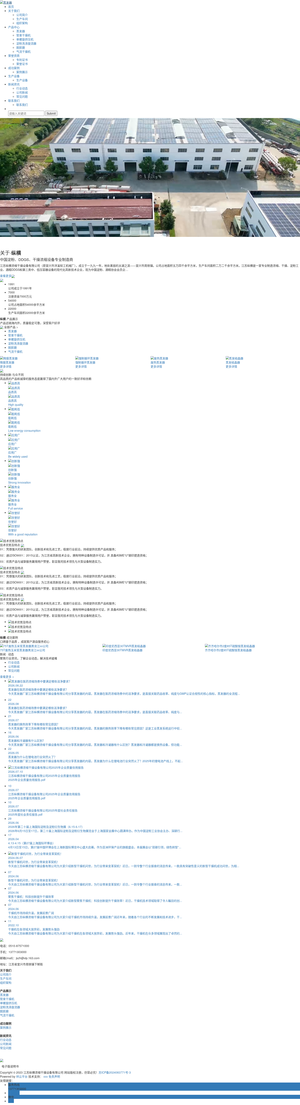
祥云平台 (22, 1076)
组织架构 (22, 23)
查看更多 (5, 276)
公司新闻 (22, 92)
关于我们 (14, 11)
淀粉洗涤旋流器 (26, 43)
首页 (11, 6)
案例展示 (22, 72)
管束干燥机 (23, 35)
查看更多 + (7, 677)
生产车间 (22, 19)
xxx (45, 1076)
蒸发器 (20, 31)
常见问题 (22, 96)
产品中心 (14, 27)
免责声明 (54, 1076)
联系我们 (14, 100)
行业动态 (22, 88)
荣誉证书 (22, 64)
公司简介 (22, 15)
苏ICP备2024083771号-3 (115, 1072)
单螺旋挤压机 (24, 39)
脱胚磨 (20, 47)
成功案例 (14, 68)
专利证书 (22, 60)
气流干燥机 (23, 51)
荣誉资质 (14, 56)
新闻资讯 (14, 84)
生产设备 (14, 76)
